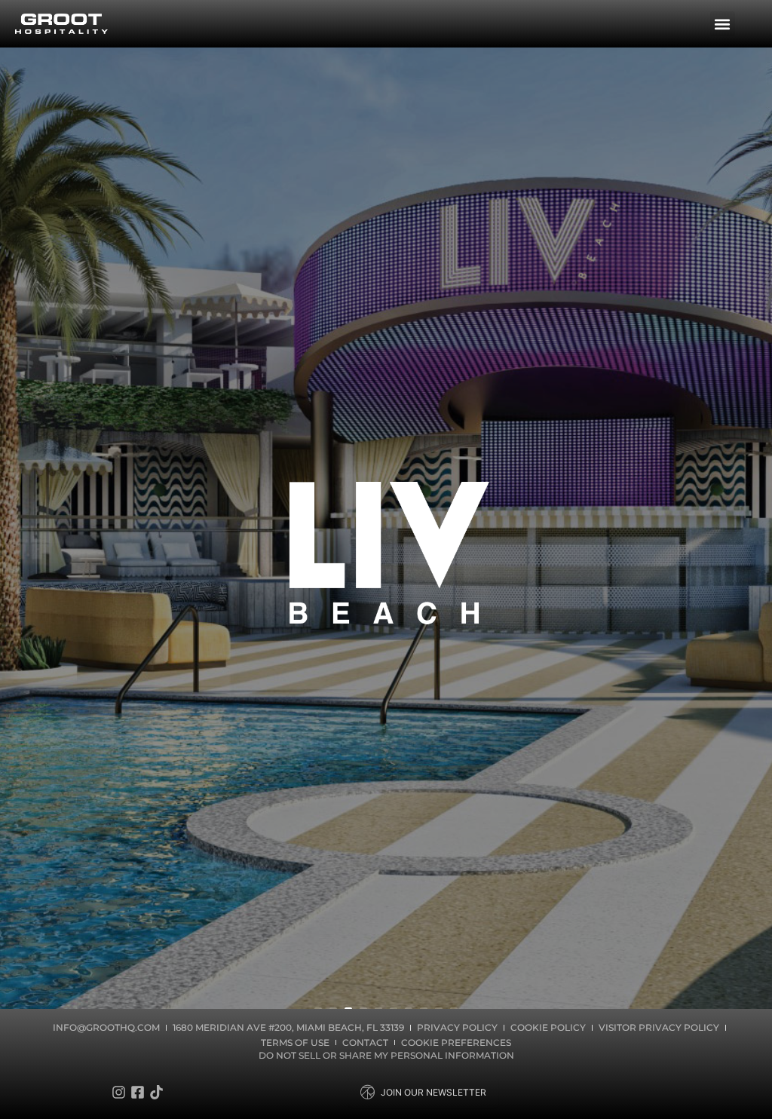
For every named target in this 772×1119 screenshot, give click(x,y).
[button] (722, 23)
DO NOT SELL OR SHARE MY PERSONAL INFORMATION (386, 1055)
